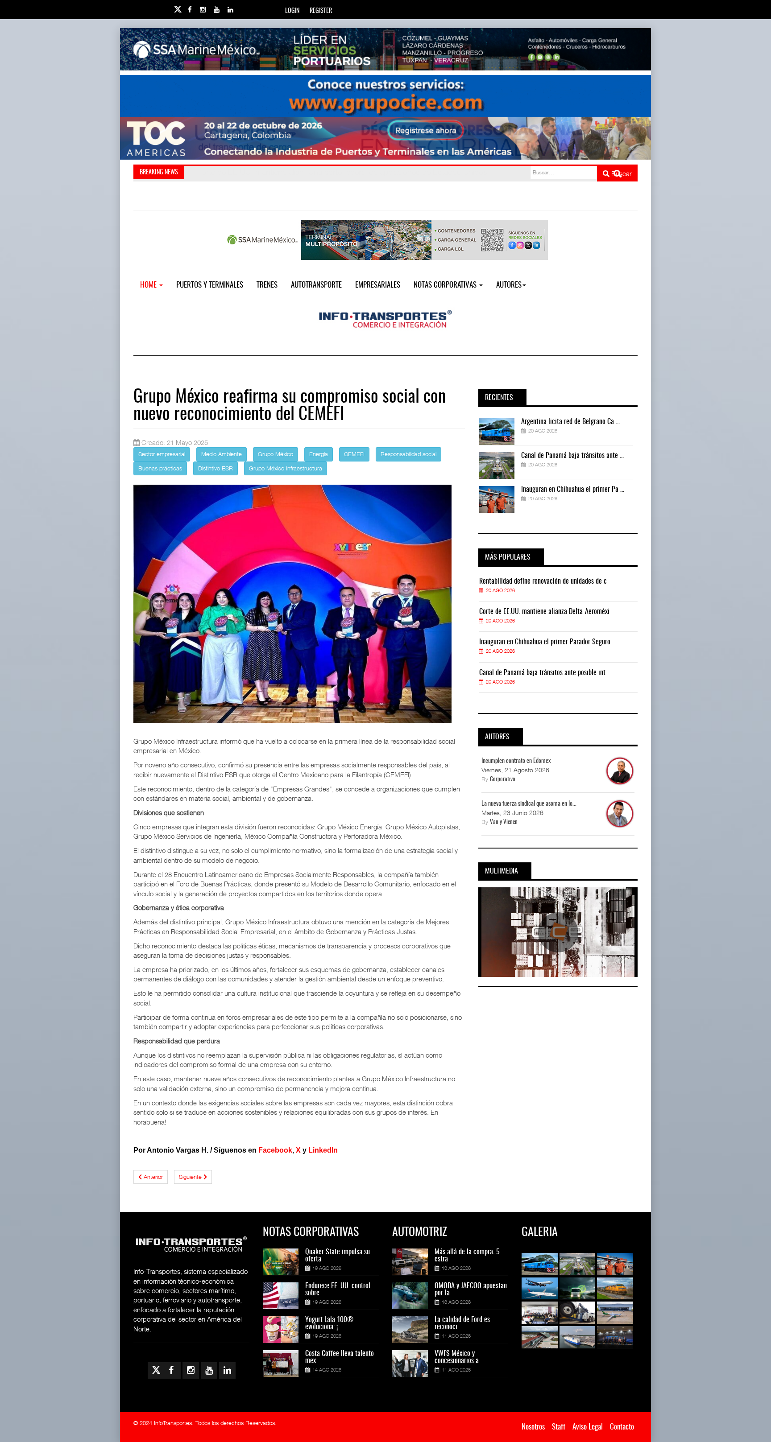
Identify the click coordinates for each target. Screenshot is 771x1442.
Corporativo (502, 780)
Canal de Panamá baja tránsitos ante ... (572, 455)
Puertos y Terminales (209, 285)
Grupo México (275, 453)
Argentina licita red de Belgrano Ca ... (570, 421)
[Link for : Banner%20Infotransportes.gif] (385, 96)
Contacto (622, 1427)
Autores (509, 285)
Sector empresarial (161, 453)
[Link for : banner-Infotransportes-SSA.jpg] (385, 49)
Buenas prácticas (160, 468)
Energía (318, 453)
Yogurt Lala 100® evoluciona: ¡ (329, 1323)
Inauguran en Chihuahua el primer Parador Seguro (544, 642)
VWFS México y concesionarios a (457, 1357)
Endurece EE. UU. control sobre (337, 1289)
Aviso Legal (587, 1427)
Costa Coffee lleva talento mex (339, 1357)
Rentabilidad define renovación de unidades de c (543, 581)
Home (149, 285)
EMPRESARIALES (377, 285)
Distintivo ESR (215, 468)
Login (292, 11)
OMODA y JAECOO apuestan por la (471, 1289)
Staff (558, 1427)
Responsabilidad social (408, 453)
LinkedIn (323, 1150)
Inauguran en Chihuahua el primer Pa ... (572, 489)
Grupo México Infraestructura (285, 468)
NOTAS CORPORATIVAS (446, 285)
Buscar (620, 173)
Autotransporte (316, 285)
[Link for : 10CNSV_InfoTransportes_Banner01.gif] (385, 138)
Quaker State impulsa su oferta (337, 1255)
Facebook (275, 1150)
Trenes (267, 285)
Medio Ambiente (221, 453)
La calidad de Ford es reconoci (462, 1323)
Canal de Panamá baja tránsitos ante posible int (542, 672)
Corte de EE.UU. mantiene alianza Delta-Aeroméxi (544, 611)
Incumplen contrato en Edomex (516, 761)
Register (321, 11)
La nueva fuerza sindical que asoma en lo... (528, 804)
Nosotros (533, 1427)
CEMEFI (354, 453)
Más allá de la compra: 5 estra (467, 1255)
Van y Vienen (504, 822)
